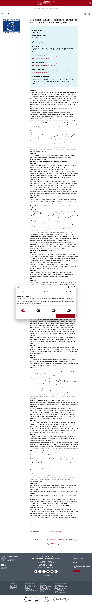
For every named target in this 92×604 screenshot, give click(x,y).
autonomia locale (53, 543)
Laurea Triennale (43, 585)
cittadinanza (52, 539)
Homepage (37, 8)
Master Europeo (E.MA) (44, 587)
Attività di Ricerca (28, 587)
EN (87, 3)
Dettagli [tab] (46, 291)
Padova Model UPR (43, 591)
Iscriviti (76, 571)
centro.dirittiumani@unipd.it (46, 565)
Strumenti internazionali (58, 589)
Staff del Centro (13, 588)
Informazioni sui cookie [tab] (66, 291)
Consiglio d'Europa (55, 531)
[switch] (38, 310)
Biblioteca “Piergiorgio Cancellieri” (60, 592)
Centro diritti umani (13, 585)
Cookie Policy (46, 575)
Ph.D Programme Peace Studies (30, 586)
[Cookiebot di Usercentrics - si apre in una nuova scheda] (69, 287)
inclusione (71, 539)
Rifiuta (26, 316)
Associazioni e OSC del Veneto (60, 588)
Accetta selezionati (46, 316)
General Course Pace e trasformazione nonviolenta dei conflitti (45, 589)
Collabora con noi (13, 587)
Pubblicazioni (27, 588)
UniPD (74, 556)
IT (84, 3)
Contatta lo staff (78, 558)
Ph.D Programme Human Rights (30, 585)
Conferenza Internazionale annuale (31, 590)
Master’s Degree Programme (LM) (46, 586)
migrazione (62, 539)
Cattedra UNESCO (13, 586)
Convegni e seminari (28, 589)
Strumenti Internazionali (50, 8)
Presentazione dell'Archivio (59, 585)
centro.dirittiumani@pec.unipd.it (46, 567)
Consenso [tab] (25, 291)
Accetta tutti (65, 316)
